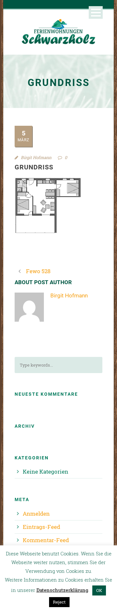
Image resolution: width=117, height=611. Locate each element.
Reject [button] (59, 602)
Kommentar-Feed (46, 540)
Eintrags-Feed (41, 527)
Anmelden (36, 513)
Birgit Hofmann (36, 157)
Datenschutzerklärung (62, 590)
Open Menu (96, 12)
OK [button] (99, 590)
